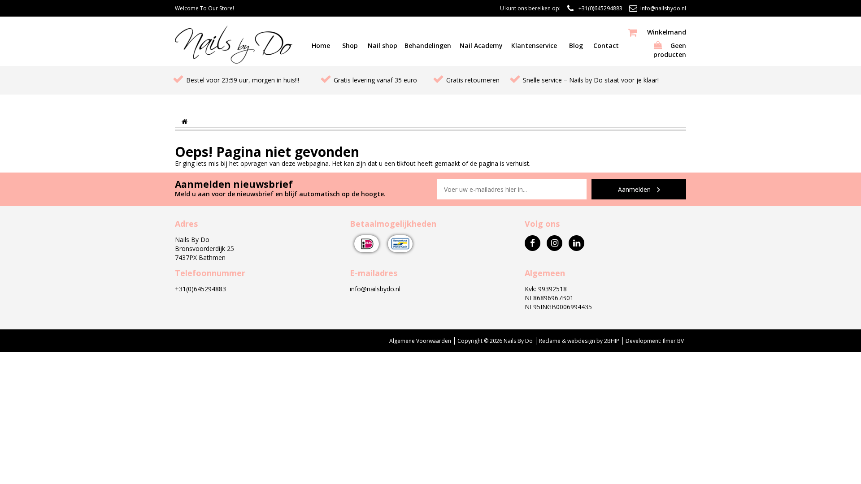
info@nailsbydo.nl (663, 8)
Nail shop (382, 45)
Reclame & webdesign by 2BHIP (579, 341)
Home (321, 45)
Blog (576, 45)
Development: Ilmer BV (655, 341)
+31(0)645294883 (600, 8)
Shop (350, 45)
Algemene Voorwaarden (420, 341)
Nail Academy (481, 45)
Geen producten (666, 43)
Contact (606, 45)
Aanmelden (635, 189)
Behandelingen (427, 45)
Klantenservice (534, 45)
